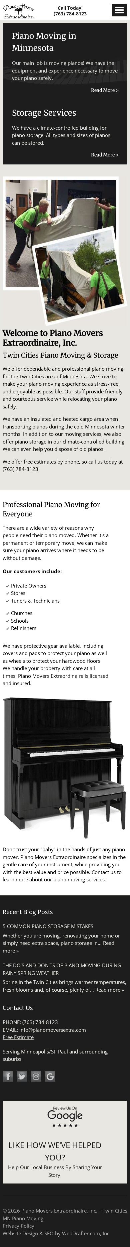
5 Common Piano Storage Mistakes (48, 926)
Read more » (109, 989)
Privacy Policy (18, 1225)
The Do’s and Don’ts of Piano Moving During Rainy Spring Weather (62, 969)
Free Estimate (18, 1037)
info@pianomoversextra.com (52, 1029)
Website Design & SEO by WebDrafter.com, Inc (56, 1233)
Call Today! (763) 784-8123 (70, 11)
